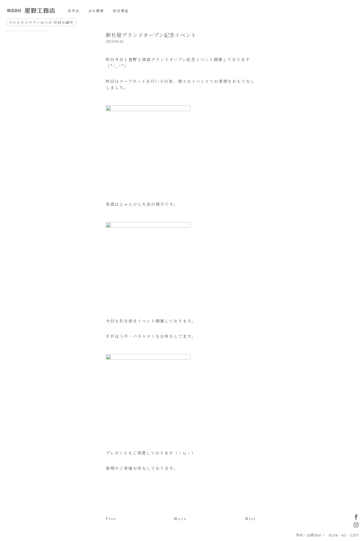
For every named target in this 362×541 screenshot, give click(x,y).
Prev (111, 518)
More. (181, 518)
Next (250, 518)
